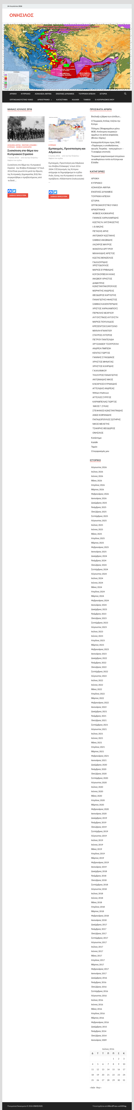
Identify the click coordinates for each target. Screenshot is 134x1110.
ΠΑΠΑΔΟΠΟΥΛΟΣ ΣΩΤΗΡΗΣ (107, 419)
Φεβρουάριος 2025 (100, 547)
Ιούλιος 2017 (97, 946)
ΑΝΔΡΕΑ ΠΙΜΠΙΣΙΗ (102, 348)
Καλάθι (75, 100)
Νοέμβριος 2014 (98, 1031)
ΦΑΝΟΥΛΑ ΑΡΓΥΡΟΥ (103, 249)
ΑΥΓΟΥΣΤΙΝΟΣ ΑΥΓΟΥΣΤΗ (105, 317)
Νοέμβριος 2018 (98, 875)
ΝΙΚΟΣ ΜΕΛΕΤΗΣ (101, 424)
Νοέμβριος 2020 (98, 769)
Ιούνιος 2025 (97, 529)
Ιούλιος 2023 (97, 631)
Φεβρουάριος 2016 (100, 1022)
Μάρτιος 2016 (97, 1017)
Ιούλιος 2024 (97, 578)
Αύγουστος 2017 (99, 942)
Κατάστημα (62, 100)
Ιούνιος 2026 (97, 476)
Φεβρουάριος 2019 (100, 862)
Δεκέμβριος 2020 (99, 764)
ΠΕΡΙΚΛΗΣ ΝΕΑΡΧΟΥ (103, 313)
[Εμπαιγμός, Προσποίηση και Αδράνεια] (67, 129)
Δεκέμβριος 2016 (99, 978)
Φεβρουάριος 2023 (100, 649)
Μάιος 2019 (96, 849)
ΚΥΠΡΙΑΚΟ (25, 94)
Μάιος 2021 (96, 742)
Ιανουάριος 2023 (99, 653)
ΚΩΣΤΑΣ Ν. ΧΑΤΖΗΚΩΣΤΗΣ (106, 222)
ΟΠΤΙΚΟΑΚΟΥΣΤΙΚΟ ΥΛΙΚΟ (21, 100)
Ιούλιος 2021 (97, 733)
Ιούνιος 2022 (97, 684)
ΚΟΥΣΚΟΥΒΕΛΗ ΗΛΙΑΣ (104, 274)
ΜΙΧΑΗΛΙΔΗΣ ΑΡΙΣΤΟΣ (104, 253)
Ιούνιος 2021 (97, 738)
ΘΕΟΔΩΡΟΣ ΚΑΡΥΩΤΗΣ (104, 295)
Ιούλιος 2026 (97, 471)
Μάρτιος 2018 (97, 911)
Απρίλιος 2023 (98, 640)
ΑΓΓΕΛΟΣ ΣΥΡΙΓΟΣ (102, 397)
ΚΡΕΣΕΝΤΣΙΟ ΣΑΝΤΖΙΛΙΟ (105, 326)
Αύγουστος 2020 (99, 782)
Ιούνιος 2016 (97, 1004)
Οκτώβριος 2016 (99, 986)
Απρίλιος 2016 (98, 1013)
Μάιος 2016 (96, 1009)
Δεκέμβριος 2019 (99, 818)
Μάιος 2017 (96, 955)
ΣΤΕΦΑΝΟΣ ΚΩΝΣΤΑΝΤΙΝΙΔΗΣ (108, 410)
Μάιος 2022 (96, 689)
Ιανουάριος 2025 (99, 551)
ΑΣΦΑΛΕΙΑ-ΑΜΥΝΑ (43, 94)
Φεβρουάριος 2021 (100, 756)
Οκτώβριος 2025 (99, 511)
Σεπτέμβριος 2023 (99, 622)
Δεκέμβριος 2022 (99, 658)
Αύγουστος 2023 (99, 627)
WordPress (112, 1106)
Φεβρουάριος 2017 (100, 969)
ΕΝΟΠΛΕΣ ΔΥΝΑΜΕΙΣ (65, 94)
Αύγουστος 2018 (99, 889)
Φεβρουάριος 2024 (100, 600)
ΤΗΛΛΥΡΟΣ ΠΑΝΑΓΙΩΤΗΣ (105, 375)
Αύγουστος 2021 (99, 729)
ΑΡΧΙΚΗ (13, 94)
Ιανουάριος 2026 (99, 498)
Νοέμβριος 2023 (98, 613)
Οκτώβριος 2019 (99, 827)
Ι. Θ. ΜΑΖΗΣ (98, 226)
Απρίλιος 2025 (98, 538)
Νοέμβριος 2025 (98, 507)
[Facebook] (10, 189)
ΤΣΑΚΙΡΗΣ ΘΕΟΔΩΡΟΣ (104, 428)
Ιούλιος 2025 (97, 525)
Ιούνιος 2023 (97, 636)
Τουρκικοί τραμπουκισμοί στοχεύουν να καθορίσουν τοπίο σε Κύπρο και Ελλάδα (108, 159)
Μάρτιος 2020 (97, 804)
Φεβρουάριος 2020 (100, 809)
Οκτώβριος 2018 (99, 880)
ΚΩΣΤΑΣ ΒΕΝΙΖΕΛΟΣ (103, 257)
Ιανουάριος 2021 (99, 760)
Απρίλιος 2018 (98, 906)
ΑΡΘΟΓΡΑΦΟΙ (43, 100)
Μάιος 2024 (96, 587)
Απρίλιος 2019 (98, 853)
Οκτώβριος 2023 (99, 618)
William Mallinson (101, 393)
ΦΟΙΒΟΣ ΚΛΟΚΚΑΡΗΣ (24, 147)
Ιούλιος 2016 (97, 1000)
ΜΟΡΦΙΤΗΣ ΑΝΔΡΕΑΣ (103, 290)
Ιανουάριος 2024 (99, 605)
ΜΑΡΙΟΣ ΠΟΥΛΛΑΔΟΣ (103, 321)
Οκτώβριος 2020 (99, 773)
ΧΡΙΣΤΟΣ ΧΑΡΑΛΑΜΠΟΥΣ (105, 308)
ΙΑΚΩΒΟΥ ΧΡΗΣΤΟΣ (102, 278)
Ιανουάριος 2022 (99, 707)
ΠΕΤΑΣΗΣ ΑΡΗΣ (100, 231)
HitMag (123, 1106)
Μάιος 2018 (96, 902)
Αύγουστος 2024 (99, 573)
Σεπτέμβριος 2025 (99, 516)
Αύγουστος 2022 (99, 676)
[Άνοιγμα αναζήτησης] (125, 94)
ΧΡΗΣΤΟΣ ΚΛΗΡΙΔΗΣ (103, 366)
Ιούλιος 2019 (97, 840)
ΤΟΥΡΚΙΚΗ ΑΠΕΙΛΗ (87, 94)
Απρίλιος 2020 (98, 800)
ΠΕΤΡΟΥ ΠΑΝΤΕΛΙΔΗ (103, 339)
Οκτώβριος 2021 (99, 720)
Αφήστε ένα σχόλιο (14, 160)
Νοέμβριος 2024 (98, 560)
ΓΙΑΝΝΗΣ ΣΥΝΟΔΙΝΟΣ (103, 357)
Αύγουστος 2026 (99, 467)
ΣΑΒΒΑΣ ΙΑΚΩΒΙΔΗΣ (103, 240)
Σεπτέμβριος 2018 (99, 884)
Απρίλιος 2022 (98, 693)
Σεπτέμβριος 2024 (99, 569)
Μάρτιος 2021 (97, 751)
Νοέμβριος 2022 (98, 662)
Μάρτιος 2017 (97, 964)
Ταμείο (87, 100)
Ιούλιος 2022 (97, 680)
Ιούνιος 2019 (97, 844)
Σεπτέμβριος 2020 (99, 778)
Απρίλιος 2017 (98, 960)
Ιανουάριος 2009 (99, 1040)
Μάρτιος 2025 (97, 542)
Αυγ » (98, 1087)
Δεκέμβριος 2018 (99, 871)
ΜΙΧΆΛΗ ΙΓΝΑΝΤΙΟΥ (102, 330)
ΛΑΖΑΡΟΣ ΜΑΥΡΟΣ (102, 244)
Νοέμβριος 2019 (98, 822)
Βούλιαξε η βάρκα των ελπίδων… (106, 116)
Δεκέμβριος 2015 (99, 1026)
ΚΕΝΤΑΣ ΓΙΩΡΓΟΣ (101, 353)
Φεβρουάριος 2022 (100, 702)
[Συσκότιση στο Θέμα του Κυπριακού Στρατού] (25, 129)
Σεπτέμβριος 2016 (99, 991)
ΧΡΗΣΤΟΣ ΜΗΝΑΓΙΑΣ (103, 361)
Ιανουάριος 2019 (99, 867)
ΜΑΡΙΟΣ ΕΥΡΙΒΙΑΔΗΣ (103, 269)
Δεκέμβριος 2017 (99, 924)
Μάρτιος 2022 (97, 698)
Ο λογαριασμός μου (104, 100)
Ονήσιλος (34, 158)
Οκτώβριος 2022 (99, 667)
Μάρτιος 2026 (97, 489)
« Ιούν (92, 1087)
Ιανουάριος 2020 (99, 813)
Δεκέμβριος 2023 (99, 609)
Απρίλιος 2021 (98, 747)
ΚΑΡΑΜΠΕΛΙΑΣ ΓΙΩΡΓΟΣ (105, 401)
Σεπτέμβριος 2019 (99, 831)
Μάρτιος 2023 (97, 645)
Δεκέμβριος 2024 (99, 556)
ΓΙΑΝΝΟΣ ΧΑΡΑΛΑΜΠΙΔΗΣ (106, 218)
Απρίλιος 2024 (98, 591)
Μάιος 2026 (96, 480)
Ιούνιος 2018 (97, 898)
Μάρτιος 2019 (97, 858)
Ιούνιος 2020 (97, 791)
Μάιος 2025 (96, 534)
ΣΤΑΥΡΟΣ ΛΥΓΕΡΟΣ (102, 335)
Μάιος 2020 (96, 795)
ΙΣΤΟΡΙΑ (103, 94)
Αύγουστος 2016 (99, 995)
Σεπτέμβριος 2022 (99, 671)
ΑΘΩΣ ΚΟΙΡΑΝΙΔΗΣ (102, 415)
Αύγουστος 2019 (99, 835)
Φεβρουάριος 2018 (100, 915)
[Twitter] (14, 189)
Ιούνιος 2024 (97, 582)
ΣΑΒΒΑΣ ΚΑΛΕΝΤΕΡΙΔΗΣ (105, 304)
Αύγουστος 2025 (99, 520)
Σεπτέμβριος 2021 (99, 724)
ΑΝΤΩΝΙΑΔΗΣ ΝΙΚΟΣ (103, 379)
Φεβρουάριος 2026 (100, 494)
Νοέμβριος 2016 (98, 982)
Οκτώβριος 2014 (99, 1035)
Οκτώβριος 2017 (99, 933)
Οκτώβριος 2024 (99, 565)
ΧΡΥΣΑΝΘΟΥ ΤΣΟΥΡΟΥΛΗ (106, 344)
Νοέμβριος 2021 (98, 716)
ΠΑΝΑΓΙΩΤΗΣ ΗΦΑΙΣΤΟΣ (105, 299)
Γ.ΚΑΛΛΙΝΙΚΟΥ (100, 370)
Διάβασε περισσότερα (16, 194)
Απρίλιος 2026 (98, 485)
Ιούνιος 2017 (97, 951)
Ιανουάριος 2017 (99, 973)
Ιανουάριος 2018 (99, 920)
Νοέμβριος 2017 (98, 929)
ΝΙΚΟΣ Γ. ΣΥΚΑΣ (101, 406)
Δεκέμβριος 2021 (99, 711)
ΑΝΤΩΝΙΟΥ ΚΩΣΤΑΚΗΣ (104, 235)
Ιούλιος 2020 (97, 787)
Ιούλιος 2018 (97, 893)
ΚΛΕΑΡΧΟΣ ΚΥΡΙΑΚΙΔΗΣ (105, 384)
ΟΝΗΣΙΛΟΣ (21, 15)
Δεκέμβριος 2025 (99, 502)
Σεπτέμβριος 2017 (99, 938)
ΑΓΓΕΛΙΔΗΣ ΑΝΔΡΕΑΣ (104, 388)
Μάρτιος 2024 (97, 596)
